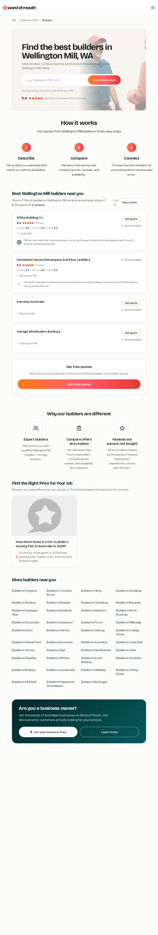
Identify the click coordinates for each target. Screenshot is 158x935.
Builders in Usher (126, 650)
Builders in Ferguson (24, 590)
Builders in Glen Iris (58, 630)
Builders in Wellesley (93, 670)
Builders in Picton (92, 622)
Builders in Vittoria (23, 650)
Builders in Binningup (94, 681)
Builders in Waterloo (94, 610)
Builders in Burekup (24, 602)
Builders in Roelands (59, 610)
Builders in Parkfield (24, 681)
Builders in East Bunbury (96, 650)
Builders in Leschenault (61, 670)
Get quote (131, 218)
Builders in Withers (58, 658)
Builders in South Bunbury (91, 660)
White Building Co (30, 217)
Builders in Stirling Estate (127, 672)
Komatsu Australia (30, 302)
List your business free (50, 732)
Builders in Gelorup (93, 630)
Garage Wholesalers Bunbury (38, 331)
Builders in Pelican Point (26, 642)
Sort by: (115, 202)
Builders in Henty (91, 590)
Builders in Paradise (59, 602)
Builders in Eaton (22, 630)
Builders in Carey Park (129, 642)
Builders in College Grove (127, 632)
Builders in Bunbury (24, 670)
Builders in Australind (94, 642)
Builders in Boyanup (128, 602)
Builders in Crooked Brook (59, 592)
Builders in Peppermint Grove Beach (61, 683)
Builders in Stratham (128, 658)
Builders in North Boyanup (126, 612)
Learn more (109, 732)
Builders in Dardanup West (25, 612)
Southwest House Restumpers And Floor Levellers (53, 260)
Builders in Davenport (60, 622)
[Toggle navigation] (153, 8)
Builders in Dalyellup (24, 658)
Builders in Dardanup (129, 590)
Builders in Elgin (56, 650)
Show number (133, 225)
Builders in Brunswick (60, 642)
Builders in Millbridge (128, 622)
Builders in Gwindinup (94, 602)
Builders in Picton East (26, 622)
